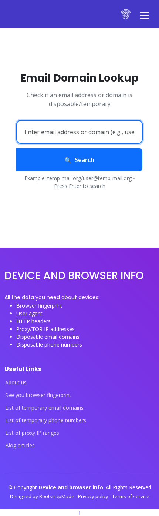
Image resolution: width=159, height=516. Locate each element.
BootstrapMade (57, 496)
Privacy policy (93, 496)
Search (84, 160)
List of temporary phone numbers (45, 420)
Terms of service (130, 496)
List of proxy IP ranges (32, 433)
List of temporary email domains (44, 407)
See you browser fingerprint (38, 395)
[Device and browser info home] (126, 14)
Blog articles (20, 445)
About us (16, 382)
